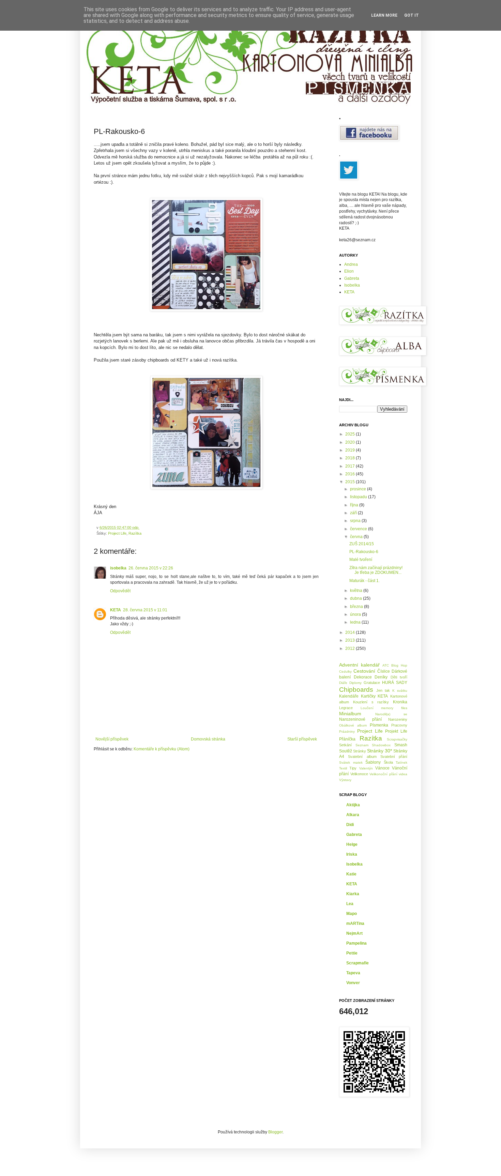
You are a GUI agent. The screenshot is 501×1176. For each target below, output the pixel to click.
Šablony (373, 762)
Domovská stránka (208, 739)
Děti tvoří (399, 677)
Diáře (343, 683)
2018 (350, 458)
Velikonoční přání (383, 774)
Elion (349, 271)
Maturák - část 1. (364, 580)
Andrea (351, 264)
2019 (350, 450)
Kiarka (352, 893)
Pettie (352, 953)
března (357, 606)
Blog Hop (399, 665)
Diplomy (355, 683)
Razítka (134, 533)
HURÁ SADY (394, 682)
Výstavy (345, 780)
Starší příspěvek (302, 739)
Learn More (384, 15)
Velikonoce (359, 774)
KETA (115, 610)
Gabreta (351, 278)
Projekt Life (396, 731)
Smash (400, 745)
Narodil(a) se (391, 714)
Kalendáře (349, 696)
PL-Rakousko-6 (363, 551)
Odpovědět (120, 591)
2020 (350, 442)
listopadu (359, 496)
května (356, 590)
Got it (411, 15)
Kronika (400, 702)
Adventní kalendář (359, 665)
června (357, 536)
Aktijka (353, 805)
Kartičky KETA (374, 696)
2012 (350, 648)
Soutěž (345, 751)
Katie (351, 874)
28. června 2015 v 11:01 (145, 610)
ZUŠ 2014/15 (361, 543)
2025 (350, 434)
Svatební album (362, 756)
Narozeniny (397, 719)
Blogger (275, 1132)
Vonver (353, 982)
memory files (394, 708)
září (354, 512)
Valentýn (366, 768)
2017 (350, 466)
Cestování (364, 671)
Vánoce (382, 768)
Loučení (367, 708)
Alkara (352, 814)
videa (403, 774)
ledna (356, 622)
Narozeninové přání (360, 719)
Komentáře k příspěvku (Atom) (161, 749)
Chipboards (356, 689)
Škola (388, 762)
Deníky (381, 677)
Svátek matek (351, 762)
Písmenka (379, 725)
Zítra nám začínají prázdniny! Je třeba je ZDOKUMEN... (376, 570)
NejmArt (354, 933)
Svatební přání (393, 756)
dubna (356, 598)
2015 (350, 481)
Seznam (361, 745)
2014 (350, 632)
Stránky (359, 751)
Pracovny (399, 725)
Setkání (345, 745)
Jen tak (383, 690)
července (359, 528)
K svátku (399, 690)
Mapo (351, 913)
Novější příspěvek (111, 739)
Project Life (117, 533)
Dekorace (363, 677)
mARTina (355, 923)
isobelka (118, 568)
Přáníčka (347, 739)
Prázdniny (347, 731)
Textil (343, 768)
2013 (350, 640)
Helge (352, 844)
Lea (349, 903)
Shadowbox (381, 745)
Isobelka (352, 285)
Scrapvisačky (397, 739)
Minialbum (350, 713)
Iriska (351, 854)
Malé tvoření (360, 559)
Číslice (383, 671)
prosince (358, 489)
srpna (356, 520)
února (356, 614)
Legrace (346, 708)
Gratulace (372, 683)
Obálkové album (353, 725)
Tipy (352, 768)
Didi (350, 824)
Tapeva (353, 973)
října (354, 505)
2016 (350, 474)
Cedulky (345, 671)
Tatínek (401, 762)
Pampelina (356, 943)
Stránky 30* (379, 750)
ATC (385, 665)
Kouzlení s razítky (371, 702)
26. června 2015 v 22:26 (150, 568)
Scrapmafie (357, 963)
